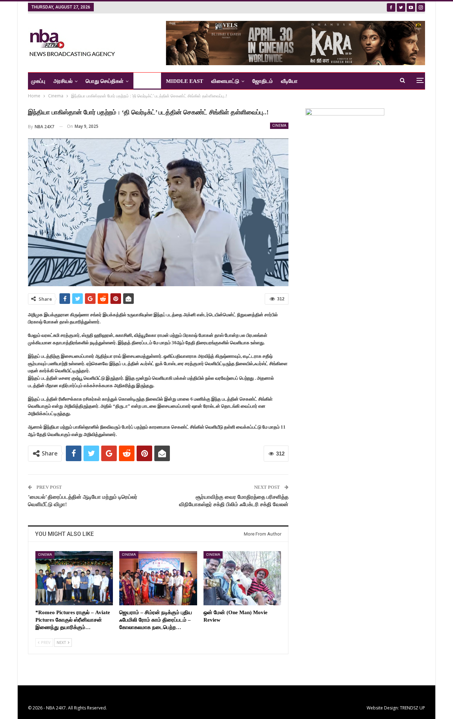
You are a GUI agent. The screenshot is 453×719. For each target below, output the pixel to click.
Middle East (184, 81)
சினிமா (145, 81)
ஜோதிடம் (262, 81)
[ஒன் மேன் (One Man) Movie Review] (242, 578)
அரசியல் (63, 81)
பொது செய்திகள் (105, 81)
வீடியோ (289, 81)
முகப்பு (38, 81)
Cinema (279, 126)
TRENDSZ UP (412, 708)
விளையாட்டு (225, 81)
